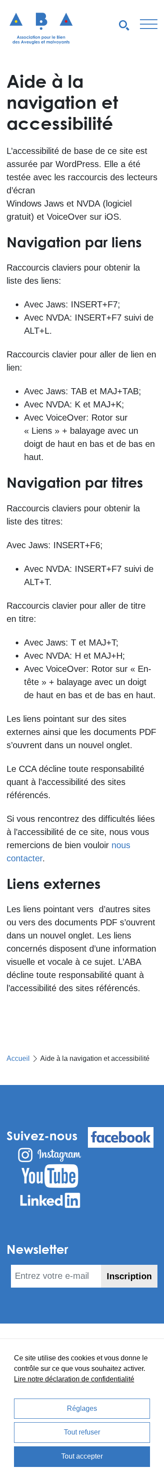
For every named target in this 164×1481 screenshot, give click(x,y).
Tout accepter (82, 1456)
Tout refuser (82, 1432)
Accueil (18, 1058)
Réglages (82, 1408)
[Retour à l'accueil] (41, 28)
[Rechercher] (124, 24)
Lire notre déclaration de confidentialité (74, 1379)
